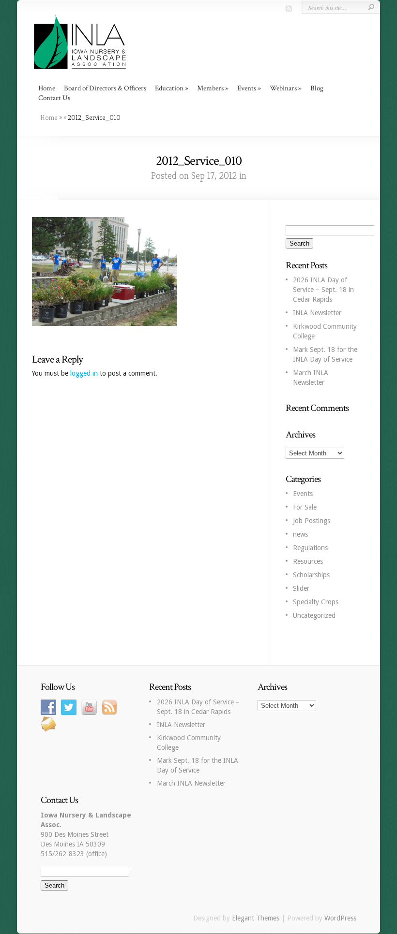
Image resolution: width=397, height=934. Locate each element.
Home (46, 88)
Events (303, 493)
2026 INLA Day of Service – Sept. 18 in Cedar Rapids (323, 289)
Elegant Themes (255, 918)
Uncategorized (314, 615)
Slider (301, 588)
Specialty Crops (315, 602)
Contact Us (54, 97)
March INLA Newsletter (191, 783)
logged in (84, 373)
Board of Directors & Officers (105, 88)
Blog (316, 88)
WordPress (340, 918)
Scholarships (311, 575)
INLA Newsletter (317, 313)
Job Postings (311, 521)
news (300, 534)
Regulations (310, 548)
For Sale (305, 507)
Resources (308, 561)
